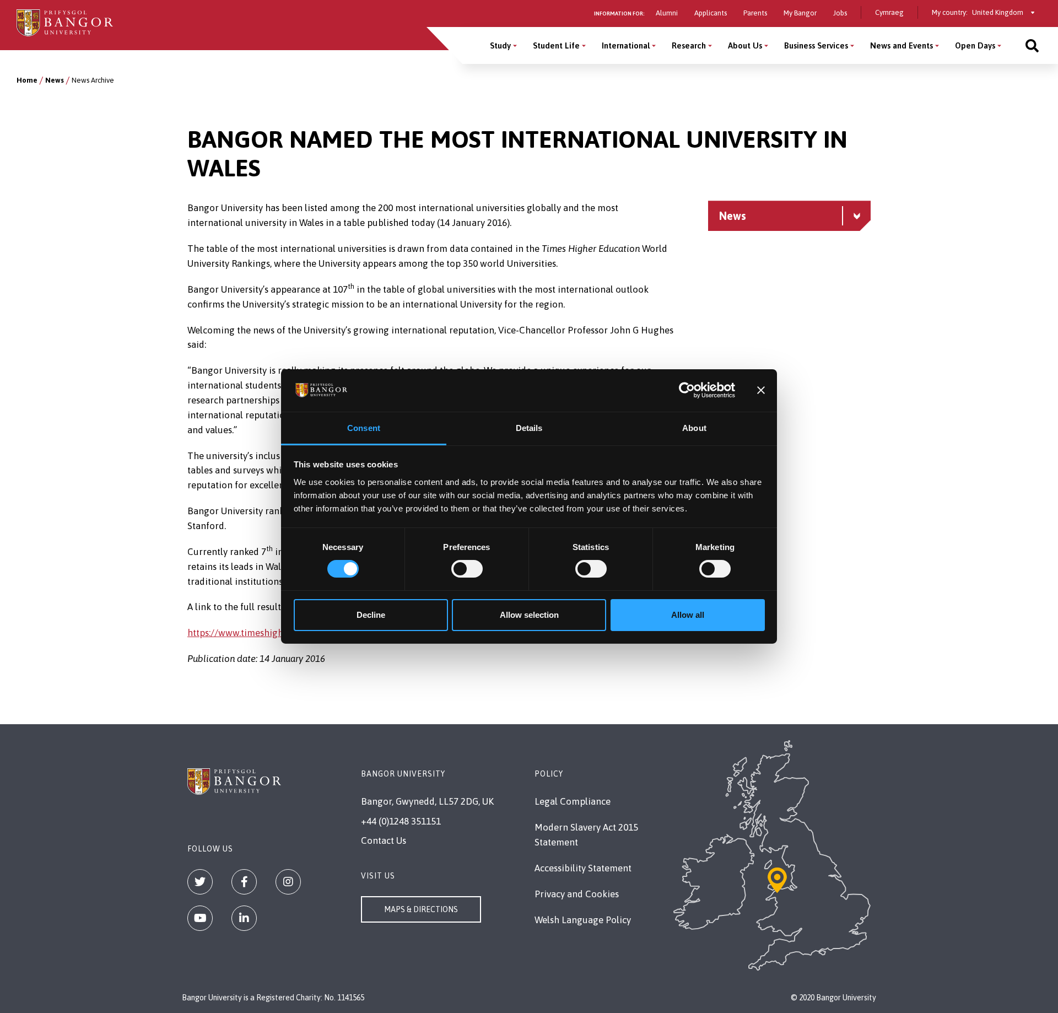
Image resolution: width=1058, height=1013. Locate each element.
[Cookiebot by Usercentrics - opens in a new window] (687, 390)
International (626, 45)
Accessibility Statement (583, 868)
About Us (745, 45)
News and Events (901, 45)
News (54, 80)
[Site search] (1032, 45)
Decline (371, 614)
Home (27, 80)
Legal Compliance (573, 801)
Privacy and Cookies (577, 893)
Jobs (840, 13)
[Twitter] (200, 882)
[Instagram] (288, 882)
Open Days (975, 45)
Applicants (710, 13)
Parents (755, 13)
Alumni (667, 13)
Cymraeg (889, 12)
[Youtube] (200, 918)
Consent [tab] (363, 428)
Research (689, 45)
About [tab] (694, 428)
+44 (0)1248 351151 (401, 821)
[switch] (467, 569)
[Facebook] (244, 882)
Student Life (556, 45)
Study (500, 45)
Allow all (687, 614)
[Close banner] (761, 390)
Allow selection (529, 614)
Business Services (816, 45)
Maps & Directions (421, 909)
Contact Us (383, 840)
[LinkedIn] (244, 918)
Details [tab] (529, 428)
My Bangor (800, 13)
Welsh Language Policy (583, 919)
